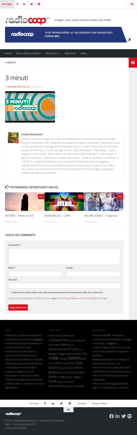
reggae (77, 376)
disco (72, 345)
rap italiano (69, 377)
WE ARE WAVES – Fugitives (100, 215)
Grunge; (61, 353)
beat (59, 335)
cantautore (58, 339)
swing (75, 386)
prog (68, 372)
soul (71, 381)
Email (70, 267)
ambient (53, 335)
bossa (71, 336)
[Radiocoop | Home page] (28, 20)
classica (73, 340)
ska (67, 381)
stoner (68, 386)
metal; (71, 363)
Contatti (81, 403)
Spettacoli (70, 53)
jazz (83, 358)
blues (65, 335)
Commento (14, 245)
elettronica (57, 349)
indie (53, 358)
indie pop (63, 358)
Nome (12, 267)
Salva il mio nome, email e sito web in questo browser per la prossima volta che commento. (57, 292)
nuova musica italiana (70, 367)
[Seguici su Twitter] (123, 416)
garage (52, 353)
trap (81, 386)
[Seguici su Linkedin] (117, 416)
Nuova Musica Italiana (28, 53)
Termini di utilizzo (89, 298)
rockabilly (61, 382)
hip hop (82, 353)
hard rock (71, 353)
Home (8, 53)
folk (68, 349)
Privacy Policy (69, 298)
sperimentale (57, 386)
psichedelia (78, 372)
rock (52, 381)
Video (84, 53)
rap (62, 377)
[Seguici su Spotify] (129, 416)
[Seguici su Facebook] (111, 416)
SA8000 (38, 339)
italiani (74, 358)
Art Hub (7, 4)
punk (52, 377)
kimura (51, 363)
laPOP (57, 363)
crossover (54, 344)
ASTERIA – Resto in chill (19, 215)
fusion (80, 349)
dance (65, 344)
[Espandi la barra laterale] (133, 63)
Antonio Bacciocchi (18, 86)
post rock (60, 372)
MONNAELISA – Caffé (57, 215)
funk (75, 349)
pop (52, 372)
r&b (57, 377)
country (81, 340)
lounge (64, 363)
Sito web (12, 279)
